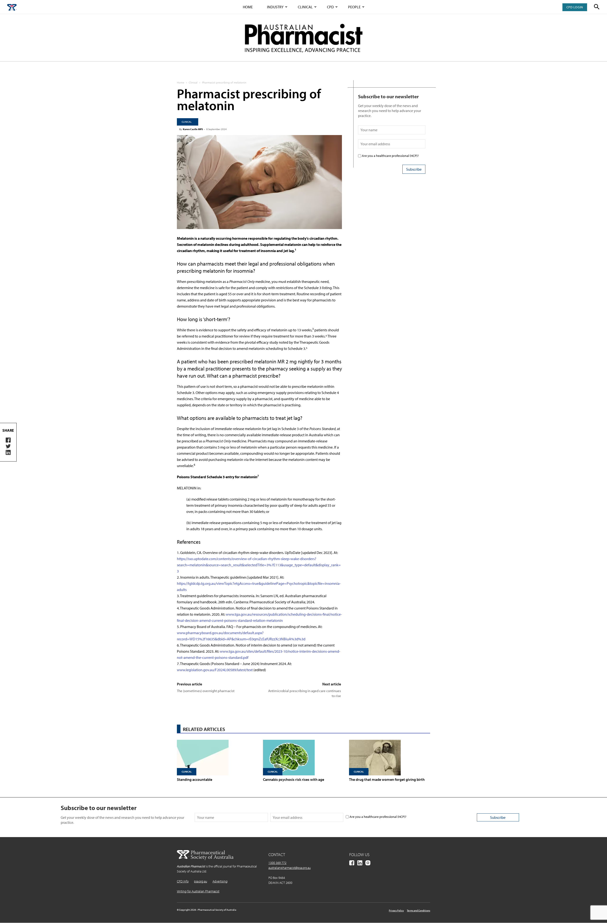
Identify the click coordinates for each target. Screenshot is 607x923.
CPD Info (183, 881)
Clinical (305, 7)
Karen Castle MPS (193, 129)
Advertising (220, 881)
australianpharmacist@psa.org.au (289, 868)
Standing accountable (194, 779)
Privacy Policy (396, 910)
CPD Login (574, 7)
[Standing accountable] (217, 757)
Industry (275, 7)
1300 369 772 (277, 863)
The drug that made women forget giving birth (387, 779)
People (354, 7)
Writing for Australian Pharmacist (198, 891)
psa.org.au (200, 881)
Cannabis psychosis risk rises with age (293, 779)
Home (248, 7)
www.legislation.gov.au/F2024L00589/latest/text (215, 669)
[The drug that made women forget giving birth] (389, 757)
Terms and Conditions (418, 910)
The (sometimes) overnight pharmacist (206, 691)
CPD (330, 7)
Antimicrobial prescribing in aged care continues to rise (304, 693)
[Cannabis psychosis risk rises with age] (303, 757)
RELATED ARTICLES (204, 729)
